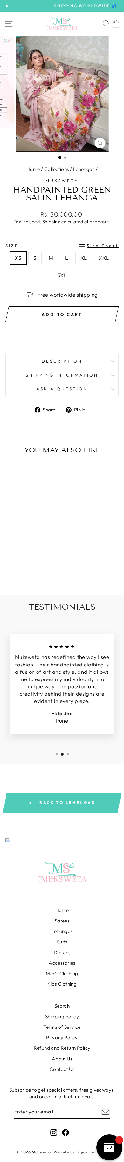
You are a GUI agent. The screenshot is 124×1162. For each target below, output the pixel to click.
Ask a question (62, 388)
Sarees (62, 921)
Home (33, 169)
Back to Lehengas (66, 802)
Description (62, 361)
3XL (62, 275)
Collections (56, 169)
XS (18, 257)
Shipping (51, 222)
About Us (62, 1059)
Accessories (62, 963)
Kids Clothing (62, 984)
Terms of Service (62, 1027)
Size (62, 245)
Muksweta (62, 180)
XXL (104, 257)
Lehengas (83, 169)
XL (83, 257)
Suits (62, 942)
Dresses (62, 952)
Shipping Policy (62, 1017)
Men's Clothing (62, 973)
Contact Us (62, 1069)
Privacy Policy (62, 1037)
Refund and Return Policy (62, 1048)
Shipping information (62, 374)
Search (62, 1006)
